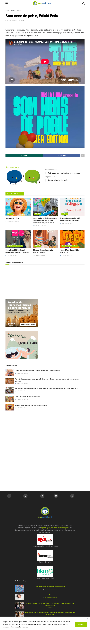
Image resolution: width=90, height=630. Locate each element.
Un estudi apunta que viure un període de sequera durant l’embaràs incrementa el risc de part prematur (47, 380)
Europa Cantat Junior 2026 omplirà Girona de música (70, 219)
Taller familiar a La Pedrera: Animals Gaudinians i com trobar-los (37, 370)
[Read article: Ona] (19, 597)
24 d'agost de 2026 (50, 608)
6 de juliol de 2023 (11, 20)
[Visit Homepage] (44, 3)
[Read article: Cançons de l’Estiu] (18, 207)
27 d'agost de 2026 (22, 373)
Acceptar (81, 624)
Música (19, 10)
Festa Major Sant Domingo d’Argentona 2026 (50, 586)
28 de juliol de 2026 (40, 225)
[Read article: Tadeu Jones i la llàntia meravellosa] (9, 399)
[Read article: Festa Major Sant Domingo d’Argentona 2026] (19, 588)
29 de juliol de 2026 (12, 221)
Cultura (13, 10)
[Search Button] (83, 3)
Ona (50, 595)
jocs (48, 528)
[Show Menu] (6, 3)
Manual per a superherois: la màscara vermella (31, 405)
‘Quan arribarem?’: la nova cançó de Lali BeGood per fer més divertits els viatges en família (45, 220)
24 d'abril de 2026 (39, 255)
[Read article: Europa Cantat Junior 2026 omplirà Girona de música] (73, 207)
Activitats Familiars (15, 246)
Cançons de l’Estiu (12, 218)
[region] (45, 623)
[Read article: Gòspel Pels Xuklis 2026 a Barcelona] (73, 239)
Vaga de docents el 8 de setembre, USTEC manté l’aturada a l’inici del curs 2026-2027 (50, 604)
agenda (44, 528)
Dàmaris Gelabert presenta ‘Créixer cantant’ (43, 251)
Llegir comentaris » (12, 167)
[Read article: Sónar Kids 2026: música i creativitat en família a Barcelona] (18, 239)
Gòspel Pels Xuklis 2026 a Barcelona (69, 251)
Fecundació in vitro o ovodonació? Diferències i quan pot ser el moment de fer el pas (50, 613)
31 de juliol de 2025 (50, 597)
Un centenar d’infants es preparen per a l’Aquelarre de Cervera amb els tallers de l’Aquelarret (46, 388)
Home (7, 10)
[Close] (87, 618)
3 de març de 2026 (67, 255)
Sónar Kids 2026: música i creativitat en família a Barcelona (17, 251)
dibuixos (54, 528)
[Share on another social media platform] (83, 155)
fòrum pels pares (63, 528)
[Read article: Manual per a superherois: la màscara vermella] (9, 407)
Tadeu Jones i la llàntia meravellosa (27, 397)
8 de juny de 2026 (11, 255)
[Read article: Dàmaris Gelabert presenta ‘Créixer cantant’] (45, 239)
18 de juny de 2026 (67, 223)
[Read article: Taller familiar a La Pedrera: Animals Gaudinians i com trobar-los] (9, 372)
